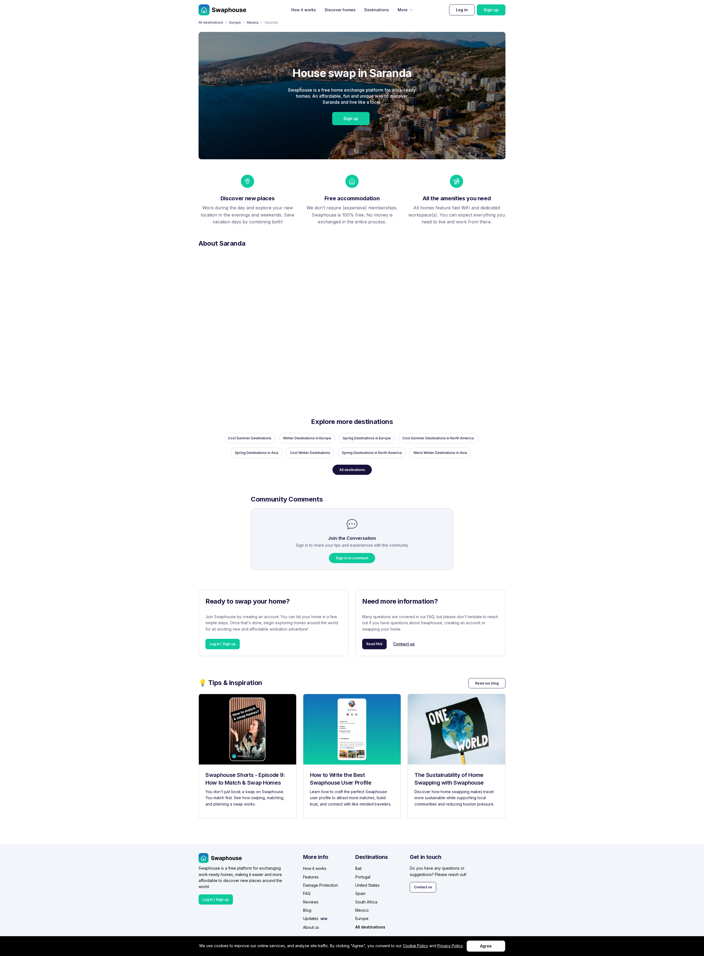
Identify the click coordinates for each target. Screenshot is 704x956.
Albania (252, 22)
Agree (486, 946)
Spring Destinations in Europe (367, 438)
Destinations (376, 9)
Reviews (310, 902)
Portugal (362, 877)
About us (311, 927)
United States (367, 885)
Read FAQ (374, 644)
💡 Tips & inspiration (230, 683)
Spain (360, 893)
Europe (235, 22)
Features (311, 877)
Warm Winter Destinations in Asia (440, 453)
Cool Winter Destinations (310, 453)
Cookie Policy (415, 945)
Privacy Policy (450, 945)
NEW (324, 919)
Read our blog (487, 683)
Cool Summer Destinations (249, 438)
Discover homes (340, 9)
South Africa (366, 902)
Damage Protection (320, 885)
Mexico (362, 910)
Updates (310, 918)
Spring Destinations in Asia (256, 453)
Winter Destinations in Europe (307, 438)
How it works (303, 9)
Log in (462, 9)
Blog (307, 910)
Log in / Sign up (223, 644)
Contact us (404, 644)
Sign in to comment (352, 558)
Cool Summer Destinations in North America (438, 438)
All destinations (211, 22)
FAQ (306, 893)
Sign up (491, 9)
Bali (358, 868)
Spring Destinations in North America (372, 453)
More (403, 9)
